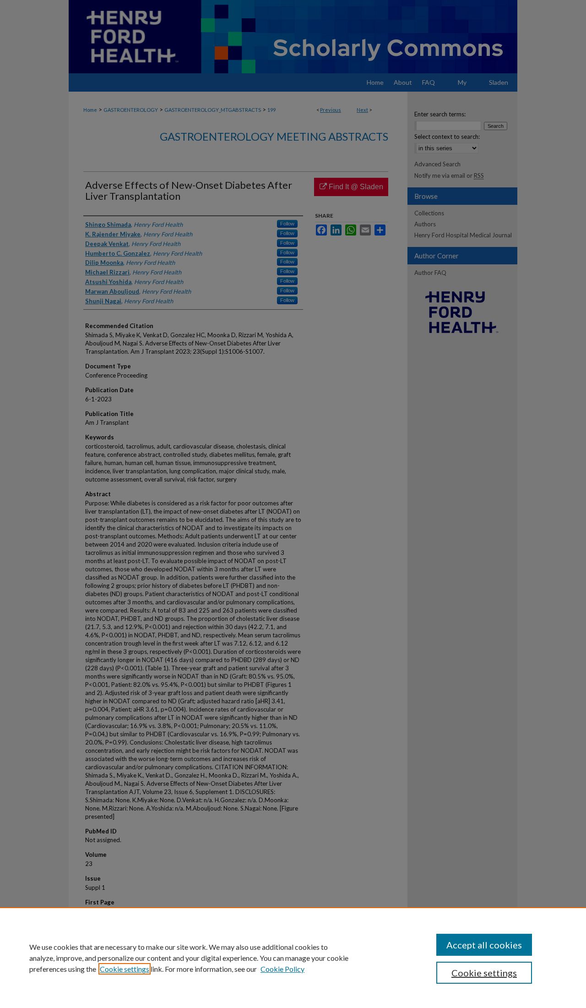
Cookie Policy (282, 968)
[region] (293, 957)
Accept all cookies (484, 944)
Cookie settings (124, 968)
